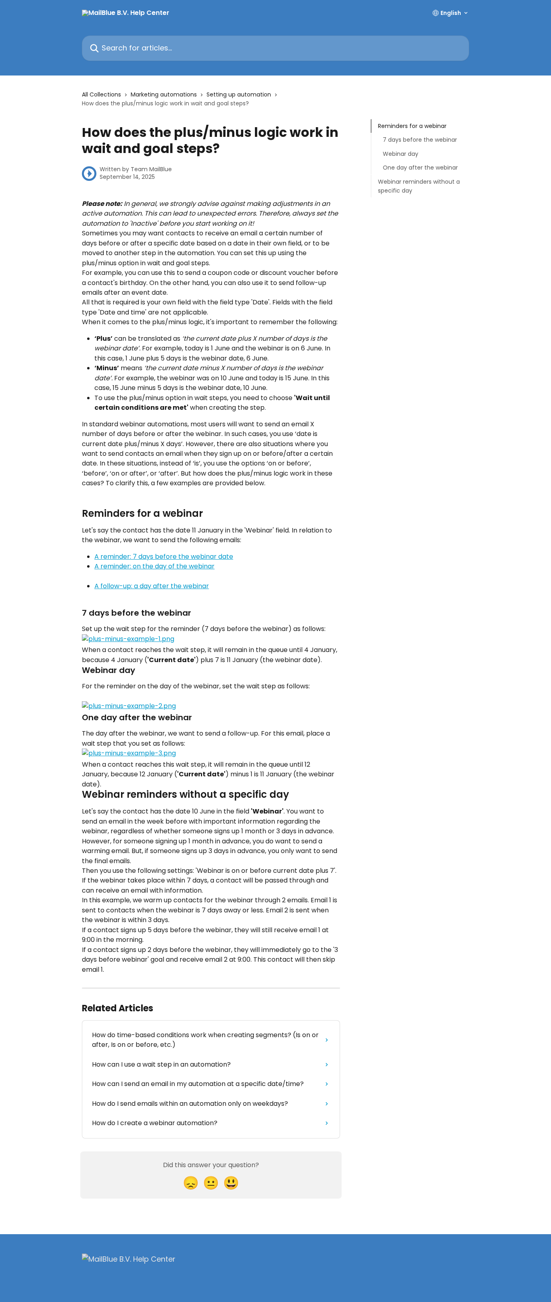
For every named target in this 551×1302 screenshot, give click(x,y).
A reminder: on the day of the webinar (154, 566)
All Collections (101, 94)
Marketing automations (164, 94)
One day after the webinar (420, 168)
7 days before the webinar (420, 140)
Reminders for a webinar (412, 126)
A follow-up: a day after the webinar (151, 586)
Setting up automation (239, 94)
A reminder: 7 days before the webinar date (163, 556)
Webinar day (400, 154)
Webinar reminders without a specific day (419, 185)
